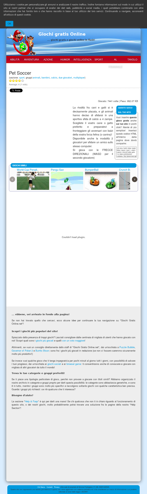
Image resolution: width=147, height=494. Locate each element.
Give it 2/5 (13, 80)
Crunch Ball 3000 (129, 169)
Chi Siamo (41, 487)
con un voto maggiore (73, 340)
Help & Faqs (31, 401)
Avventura (31, 59)
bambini (46, 77)
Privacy (57, 487)
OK (9, 23)
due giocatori (65, 77)
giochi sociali (54, 364)
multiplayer (79, 77)
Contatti (50, 487)
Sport (98, 59)
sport (21, 77)
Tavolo (132, 59)
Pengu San (57, 169)
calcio (54, 77)
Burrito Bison (42, 350)
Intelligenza (82, 59)
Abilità (14, 59)
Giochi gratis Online (62, 34)
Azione (48, 59)
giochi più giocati (44, 340)
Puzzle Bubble (127, 347)
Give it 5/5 (22, 80)
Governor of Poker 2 (22, 350)
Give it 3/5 (16, 80)
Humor (65, 59)
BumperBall (91, 169)
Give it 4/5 (19, 80)
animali (36, 77)
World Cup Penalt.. (28, 169)
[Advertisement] (41, 131)
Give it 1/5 (10, 80)
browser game (74, 364)
